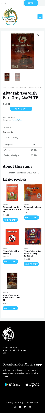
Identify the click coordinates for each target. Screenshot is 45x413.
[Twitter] (25, 407)
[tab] (22, 127)
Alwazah (15, 120)
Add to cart (21, 108)
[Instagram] (30, 407)
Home (5, 88)
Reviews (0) (8, 132)
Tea (10, 88)
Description (8, 127)
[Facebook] (20, 407)
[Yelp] (15, 407)
